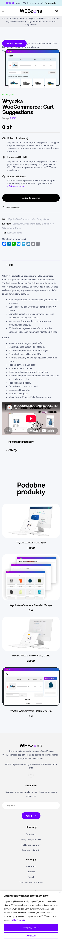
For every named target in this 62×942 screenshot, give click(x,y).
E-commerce (48, 223)
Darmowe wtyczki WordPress (26, 223)
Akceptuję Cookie (31, 927)
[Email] (33, 244)
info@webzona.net (16, 186)
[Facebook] (4, 244)
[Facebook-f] (31, 775)
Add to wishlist (13, 207)
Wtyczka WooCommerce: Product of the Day (31, 711)
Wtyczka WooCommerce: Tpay (31, 542)
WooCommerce (14, 232)
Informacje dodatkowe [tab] (21, 441)
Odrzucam (31, 935)
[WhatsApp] (13, 244)
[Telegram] (23, 244)
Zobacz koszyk (14, 43)
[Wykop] (28, 244)
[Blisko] (60, 892)
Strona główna (9, 18)
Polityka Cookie (18, 919)
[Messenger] (18, 244)
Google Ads (50, 2)
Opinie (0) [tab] (12, 450)
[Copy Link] (38, 244)
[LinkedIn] (9, 244)
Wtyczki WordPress (38, 18)
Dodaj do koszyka (31, 197)
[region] (31, 916)
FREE (13, 118)
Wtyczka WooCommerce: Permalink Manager (31, 605)
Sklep (22, 18)
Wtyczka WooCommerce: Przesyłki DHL (31, 655)
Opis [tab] (10, 264)
